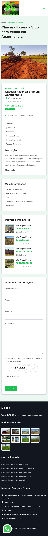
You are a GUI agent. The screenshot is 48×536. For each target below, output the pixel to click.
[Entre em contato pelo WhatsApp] (7, 529)
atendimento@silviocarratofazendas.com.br (20, 514)
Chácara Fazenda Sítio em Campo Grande (17, 468)
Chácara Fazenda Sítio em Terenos (14, 464)
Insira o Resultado (12, 376)
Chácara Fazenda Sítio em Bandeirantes (16, 476)
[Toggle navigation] (43, 8)
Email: (7, 300)
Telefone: (8, 312)
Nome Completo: (11, 288)
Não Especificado (23, 226)
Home (3, 23)
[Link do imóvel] (6, 432)
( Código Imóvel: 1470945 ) (14, 101)
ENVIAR (11, 388)
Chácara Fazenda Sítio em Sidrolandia (16, 472)
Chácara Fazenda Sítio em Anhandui (15, 480)
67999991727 (9, 510)
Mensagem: (9, 323)
